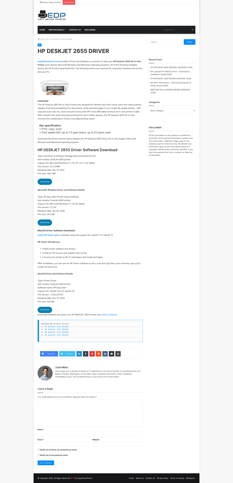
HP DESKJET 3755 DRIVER (56, 332)
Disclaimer (190, 478)
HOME (42, 30)
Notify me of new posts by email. (54, 455)
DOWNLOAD (45, 182)
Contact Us (150, 478)
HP (47, 39)
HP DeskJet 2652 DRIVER (56, 335)
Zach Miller (61, 367)
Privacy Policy (162, 478)
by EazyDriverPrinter (83, 478)
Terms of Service (177, 478)
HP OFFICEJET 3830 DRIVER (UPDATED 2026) (170, 78)
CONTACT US (75, 30)
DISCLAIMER (90, 30)
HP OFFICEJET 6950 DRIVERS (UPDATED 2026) (171, 67)
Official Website (109, 314)
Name (41, 429)
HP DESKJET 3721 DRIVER (56, 327)
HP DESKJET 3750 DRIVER (56, 329)
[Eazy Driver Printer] (52, 15)
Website (95, 440)
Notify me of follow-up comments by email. (58, 450)
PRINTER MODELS (56, 30)
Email (41, 440)
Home (42, 39)
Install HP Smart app (48, 235)
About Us (140, 478)
